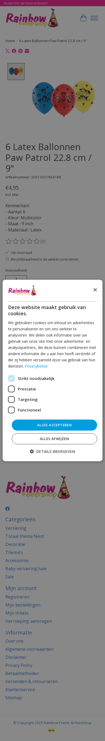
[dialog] (53, 370)
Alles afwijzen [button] (54, 438)
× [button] (95, 290)
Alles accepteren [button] (54, 424)
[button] (52, 451)
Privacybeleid (36, 366)
